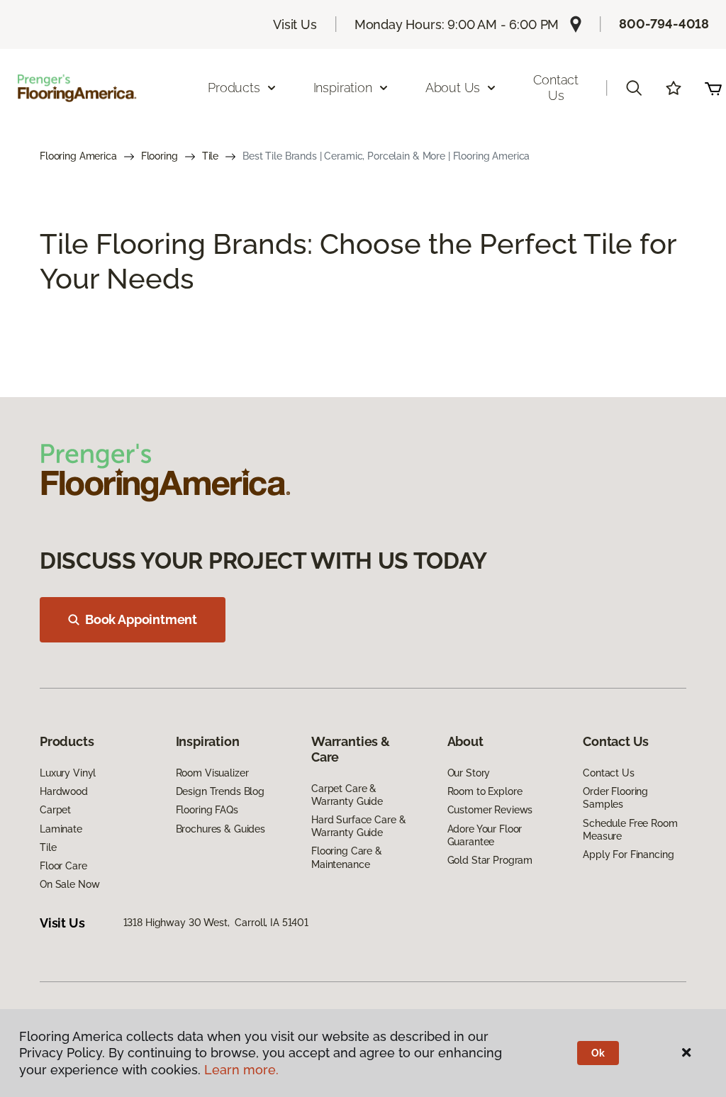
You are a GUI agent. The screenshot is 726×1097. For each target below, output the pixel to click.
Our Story (469, 773)
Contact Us (556, 87)
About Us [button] (453, 87)
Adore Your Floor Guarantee (485, 835)
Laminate (61, 829)
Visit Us (295, 24)
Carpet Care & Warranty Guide (347, 795)
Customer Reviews (490, 809)
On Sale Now (69, 884)
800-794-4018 (664, 23)
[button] (634, 88)
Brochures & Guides (220, 829)
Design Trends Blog (220, 791)
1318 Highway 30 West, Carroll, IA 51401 (215, 922)
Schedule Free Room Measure (630, 830)
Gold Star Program (490, 860)
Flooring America (78, 156)
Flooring (159, 156)
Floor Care (63, 866)
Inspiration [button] (342, 87)
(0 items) (713, 87)
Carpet (55, 809)
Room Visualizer (212, 773)
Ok (598, 1053)
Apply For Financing (628, 854)
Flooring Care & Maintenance (346, 857)
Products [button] (234, 87)
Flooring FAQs (207, 809)
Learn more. (241, 1069)
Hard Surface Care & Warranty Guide (358, 826)
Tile (210, 156)
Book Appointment (141, 619)
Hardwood (64, 791)
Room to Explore (485, 791)
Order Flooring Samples (615, 798)
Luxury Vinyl (68, 773)
